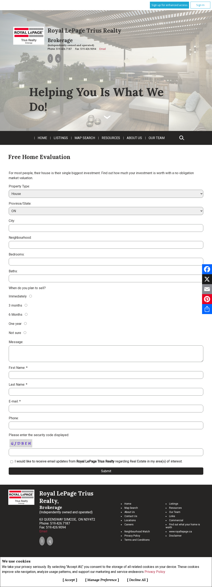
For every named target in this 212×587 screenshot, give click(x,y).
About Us (134, 138)
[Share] (207, 309)
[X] (207, 279)
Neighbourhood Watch (137, 531)
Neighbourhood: (20, 238)
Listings (61, 138)
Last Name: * (18, 384)
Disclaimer (175, 535)
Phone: (14, 418)
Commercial (176, 520)
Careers (129, 524)
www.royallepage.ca (180, 531)
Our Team (157, 138)
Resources (111, 138)
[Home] (28, 36)
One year (15, 324)
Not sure (15, 333)
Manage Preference (102, 580)
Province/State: (20, 203)
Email (102, 49)
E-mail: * (15, 401)
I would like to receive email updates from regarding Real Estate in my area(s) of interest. (98, 461)
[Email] (207, 289)
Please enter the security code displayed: (39, 435)
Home (42, 138)
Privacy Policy (155, 572)
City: (12, 221)
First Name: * (18, 368)
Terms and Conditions (137, 539)
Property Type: (19, 186)
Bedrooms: (16, 254)
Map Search (85, 138)
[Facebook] (207, 269)
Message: (16, 342)
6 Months (15, 315)
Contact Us (130, 516)
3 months (15, 305)
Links (172, 516)
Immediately (18, 296)
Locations (130, 520)
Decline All (137, 580)
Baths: (13, 271)
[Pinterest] (207, 299)
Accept (70, 580)
